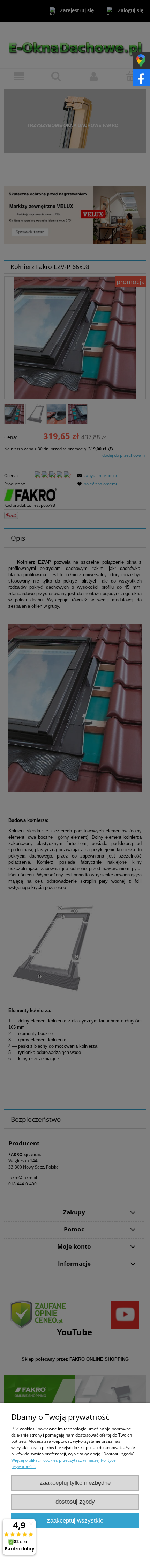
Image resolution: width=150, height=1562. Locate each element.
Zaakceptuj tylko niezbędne (75, 1483)
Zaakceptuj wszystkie (75, 1520)
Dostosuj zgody (75, 1501)
